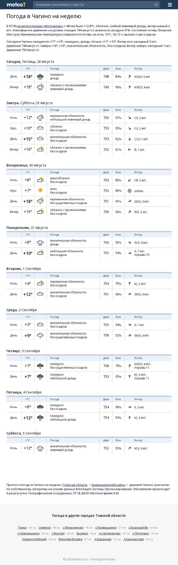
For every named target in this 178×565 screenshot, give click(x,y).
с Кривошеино (106, 527)
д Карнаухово (134, 539)
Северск (45, 527)
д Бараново (102, 539)
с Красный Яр (138, 527)
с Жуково (58, 533)
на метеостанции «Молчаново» (40, 26)
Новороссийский (34, 539)
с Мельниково (73, 527)
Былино (82, 533)
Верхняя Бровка (70, 539)
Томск (22, 527)
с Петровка (141, 533)
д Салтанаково (110, 533)
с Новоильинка (28, 533)
